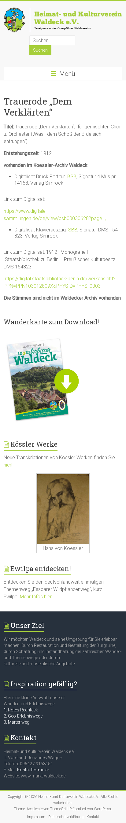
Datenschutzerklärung (65, 817)
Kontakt (93, 817)
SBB (72, 230)
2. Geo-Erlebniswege (23, 716)
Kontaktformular (33, 769)
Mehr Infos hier (36, 597)
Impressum (36, 817)
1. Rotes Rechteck (21, 709)
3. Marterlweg (16, 722)
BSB (71, 176)
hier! (8, 465)
